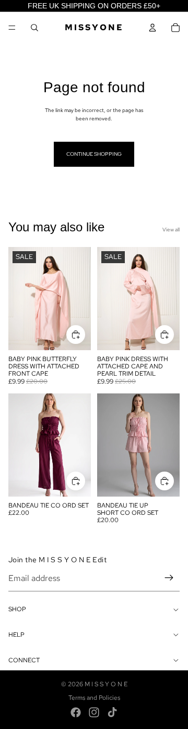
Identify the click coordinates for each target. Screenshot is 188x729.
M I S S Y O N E (106, 684)
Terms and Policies (94, 698)
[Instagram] (94, 712)
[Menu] (12, 28)
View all (171, 229)
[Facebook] (75, 712)
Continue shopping (94, 154)
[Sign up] (169, 578)
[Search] (34, 27)
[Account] (152, 27)
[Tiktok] (112, 712)
